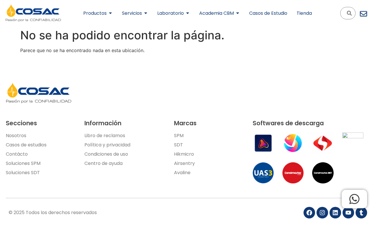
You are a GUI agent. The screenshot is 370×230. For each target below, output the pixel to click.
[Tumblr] (361, 212)
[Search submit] (349, 13)
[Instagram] (322, 212)
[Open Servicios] (145, 13)
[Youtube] (348, 212)
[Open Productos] (110, 13)
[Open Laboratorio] (187, 13)
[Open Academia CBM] (237, 13)
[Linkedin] (335, 212)
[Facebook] (309, 212)
